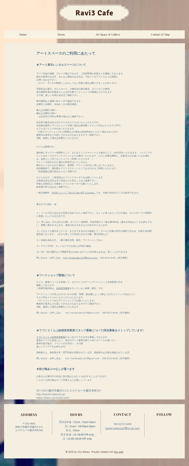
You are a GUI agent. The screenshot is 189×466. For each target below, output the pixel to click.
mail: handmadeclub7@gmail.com (80, 257)
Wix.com (118, 451)
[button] (61, 34)
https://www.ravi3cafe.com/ (52, 397)
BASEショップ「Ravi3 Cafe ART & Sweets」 (74, 192)
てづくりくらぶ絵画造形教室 (50, 337)
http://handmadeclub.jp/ (50, 394)
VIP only (87, 438)
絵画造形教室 (63, 288)
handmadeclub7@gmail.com (85, 312)
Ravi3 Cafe (94, 13)
